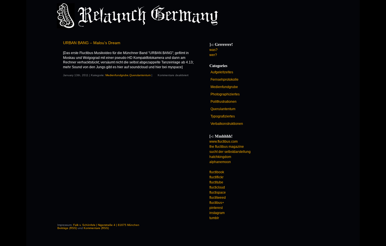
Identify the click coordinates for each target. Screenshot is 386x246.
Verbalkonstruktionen (227, 124)
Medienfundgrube (117, 75)
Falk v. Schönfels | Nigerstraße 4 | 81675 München (106, 224)
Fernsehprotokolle (224, 80)
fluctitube (216, 182)
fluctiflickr (216, 177)
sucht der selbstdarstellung (230, 152)
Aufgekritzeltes (222, 72)
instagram (217, 213)
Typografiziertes (223, 116)
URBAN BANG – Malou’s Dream (91, 42)
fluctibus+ (216, 203)
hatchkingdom (220, 157)
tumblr (214, 218)
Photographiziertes (225, 94)
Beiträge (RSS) (67, 228)
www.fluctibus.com (223, 142)
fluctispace (217, 192)
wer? (213, 55)
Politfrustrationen (224, 102)
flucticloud (217, 187)
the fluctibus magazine (226, 147)
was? (213, 50)
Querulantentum (140, 75)
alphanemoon (220, 162)
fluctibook (216, 172)
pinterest (216, 208)
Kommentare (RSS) (96, 228)
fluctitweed (217, 198)
